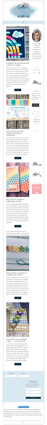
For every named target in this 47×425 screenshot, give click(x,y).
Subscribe (35, 105)
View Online (35, 123)
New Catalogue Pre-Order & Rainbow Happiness (15, 133)
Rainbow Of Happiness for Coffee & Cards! (17, 64)
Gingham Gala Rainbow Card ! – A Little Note (16, 340)
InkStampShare (23, 10)
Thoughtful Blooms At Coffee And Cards (16, 274)
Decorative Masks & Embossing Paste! (15, 200)
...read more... (37, 61)
